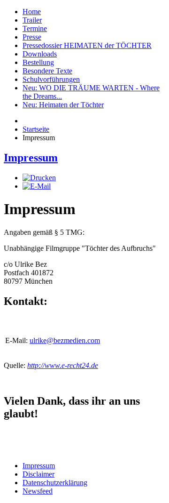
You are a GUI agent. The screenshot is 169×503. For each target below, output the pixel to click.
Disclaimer (38, 474)
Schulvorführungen (51, 79)
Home (32, 12)
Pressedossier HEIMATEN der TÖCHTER (87, 45)
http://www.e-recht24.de (62, 365)
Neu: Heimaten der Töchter (63, 105)
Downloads (40, 54)
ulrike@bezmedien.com (65, 340)
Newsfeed (38, 491)
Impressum (31, 158)
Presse (32, 37)
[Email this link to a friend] (37, 186)
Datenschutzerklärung (55, 483)
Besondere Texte (47, 71)
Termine (35, 28)
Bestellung (38, 62)
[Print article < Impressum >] (39, 178)
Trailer (32, 20)
